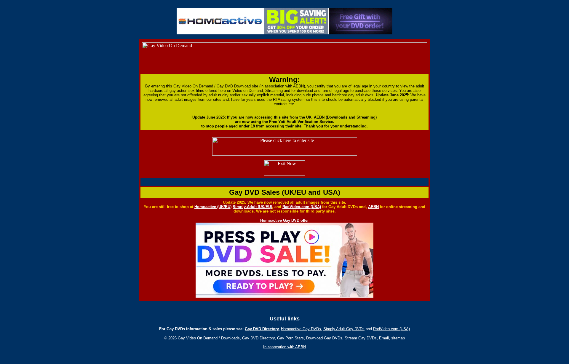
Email (384, 338)
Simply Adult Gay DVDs (344, 329)
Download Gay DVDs (324, 338)
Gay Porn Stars (290, 338)
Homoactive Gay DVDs (301, 329)
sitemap (398, 338)
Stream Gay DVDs (361, 338)
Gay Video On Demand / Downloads (209, 338)
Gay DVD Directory (262, 329)
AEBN (373, 207)
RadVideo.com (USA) (301, 207)
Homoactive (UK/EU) (212, 207)
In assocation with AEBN (284, 347)
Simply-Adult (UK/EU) (252, 207)
